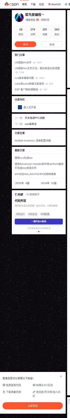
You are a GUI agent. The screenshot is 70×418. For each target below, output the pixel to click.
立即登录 (33, 405)
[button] (37, 231)
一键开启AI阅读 (38, 221)
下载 (33, 4)
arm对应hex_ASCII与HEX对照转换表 (35, 173)
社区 (41, 4)
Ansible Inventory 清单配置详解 (33, 140)
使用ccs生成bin (23, 157)
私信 (52, 44)
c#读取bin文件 (28, 62)
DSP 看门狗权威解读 (31, 89)
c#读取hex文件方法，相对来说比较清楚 (37, 70)
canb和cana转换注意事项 (34, 83)
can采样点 (31, 123)
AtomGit (56, 4)
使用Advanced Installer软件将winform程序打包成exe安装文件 (39, 165)
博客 (24, 4)
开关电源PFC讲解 (35, 117)
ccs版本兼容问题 (29, 77)
